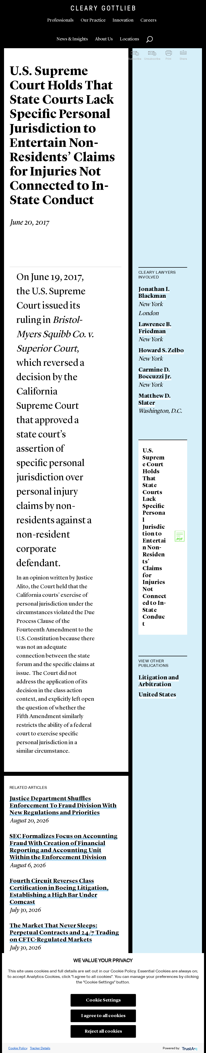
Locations (129, 39)
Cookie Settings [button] (103, 1000)
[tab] (162, 275)
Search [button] (149, 39)
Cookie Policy (17, 1048)
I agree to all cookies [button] (103, 1016)
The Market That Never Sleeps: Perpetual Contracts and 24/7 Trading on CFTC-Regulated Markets (64, 933)
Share (183, 59)
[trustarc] (189, 1048)
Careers (148, 20)
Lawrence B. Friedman (154, 328)
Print (168, 59)
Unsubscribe (152, 59)
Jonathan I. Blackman (154, 293)
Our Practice (93, 20)
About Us (104, 39)
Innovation (123, 20)
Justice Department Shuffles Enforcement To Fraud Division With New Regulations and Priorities (63, 806)
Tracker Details (40, 1048)
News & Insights (72, 39)
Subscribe (134, 59)
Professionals (60, 20)
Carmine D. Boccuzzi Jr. (154, 373)
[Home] (103, 8)
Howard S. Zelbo (161, 351)
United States (157, 695)
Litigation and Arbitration (158, 681)
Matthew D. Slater (154, 399)
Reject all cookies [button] (103, 1031)
